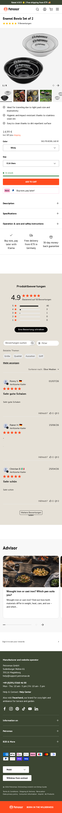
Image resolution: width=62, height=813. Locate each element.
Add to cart (31, 181)
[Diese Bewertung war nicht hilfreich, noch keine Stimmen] (56, 413)
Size (4, 157)
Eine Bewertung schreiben (31, 329)
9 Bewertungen (24, 23)
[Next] (42, 624)
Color (5, 141)
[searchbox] (16, 343)
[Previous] (36, 624)
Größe (7, 356)
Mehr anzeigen (11, 363)
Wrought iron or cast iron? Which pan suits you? (30, 593)
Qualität (18, 356)
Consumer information (28, 794)
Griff (41, 356)
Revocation (40, 791)
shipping (17, 135)
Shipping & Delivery (27, 791)
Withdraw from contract (17, 778)
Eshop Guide (42, 787)
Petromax (13, 787)
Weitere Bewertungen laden (31, 513)
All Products (49, 794)
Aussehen (30, 356)
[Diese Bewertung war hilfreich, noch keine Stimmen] (50, 413)
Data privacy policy (10, 794)
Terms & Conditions (10, 791)
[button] (51, 9)
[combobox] (43, 369)
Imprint (41, 794)
